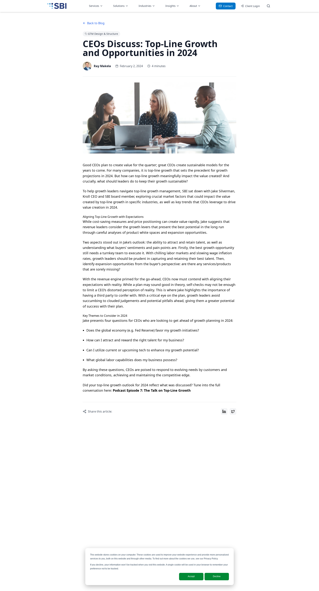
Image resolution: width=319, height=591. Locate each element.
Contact (228, 6)
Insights (170, 6)
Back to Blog (95, 23)
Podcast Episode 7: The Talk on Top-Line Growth (152, 390)
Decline (217, 576)
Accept (191, 576)
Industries (145, 6)
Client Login (252, 6)
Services (94, 6)
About (193, 6)
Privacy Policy (211, 558)
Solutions (119, 6)
